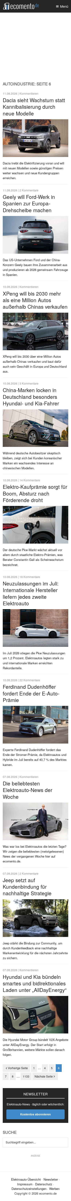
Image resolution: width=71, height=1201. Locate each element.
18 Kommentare (29, 577)
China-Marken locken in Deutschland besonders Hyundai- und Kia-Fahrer (31, 396)
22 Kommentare (29, 680)
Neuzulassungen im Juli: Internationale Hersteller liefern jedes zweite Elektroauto (31, 593)
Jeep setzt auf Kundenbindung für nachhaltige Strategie (27, 886)
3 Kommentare (28, 383)
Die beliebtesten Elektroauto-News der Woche (27, 790)
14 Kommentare (29, 480)
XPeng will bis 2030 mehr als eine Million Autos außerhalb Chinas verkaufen (35, 300)
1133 (26, 1076)
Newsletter (51, 1179)
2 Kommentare (28, 190)
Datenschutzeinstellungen (28, 1188)
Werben (54, 1188)
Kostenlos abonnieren (35, 1114)
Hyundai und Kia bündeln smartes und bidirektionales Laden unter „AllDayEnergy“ (34, 983)
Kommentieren (28, 93)
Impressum (24, 1184)
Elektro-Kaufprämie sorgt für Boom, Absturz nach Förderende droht (35, 493)
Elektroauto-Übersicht (26, 1179)
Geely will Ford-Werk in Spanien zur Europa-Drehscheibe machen (29, 203)
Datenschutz (43, 1184)
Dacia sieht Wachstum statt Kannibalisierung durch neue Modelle (34, 106)
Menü (64, 6)
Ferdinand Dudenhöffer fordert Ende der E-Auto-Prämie (31, 693)
